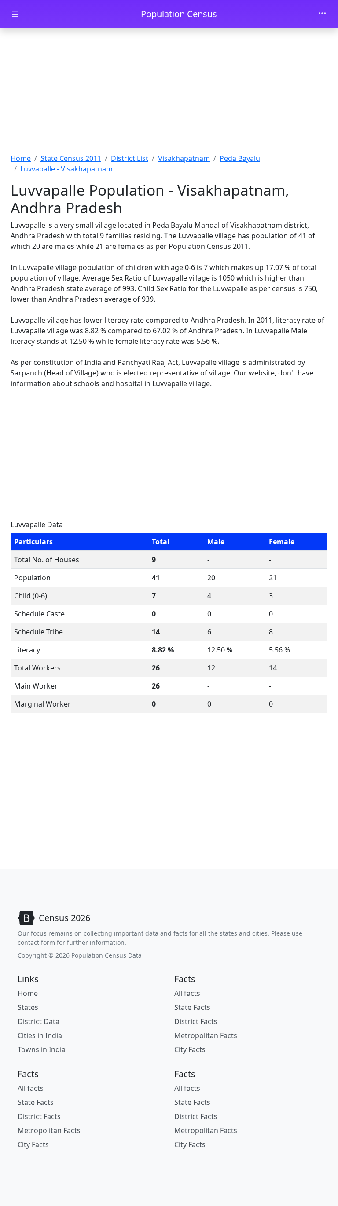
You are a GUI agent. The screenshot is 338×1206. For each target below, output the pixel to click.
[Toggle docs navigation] (15, 14)
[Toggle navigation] (322, 14)
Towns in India (42, 1049)
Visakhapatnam (184, 158)
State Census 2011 (70, 158)
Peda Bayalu (240, 158)
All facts (187, 993)
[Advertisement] (169, 94)
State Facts (192, 1007)
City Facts (190, 1049)
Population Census (179, 14)
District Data (38, 1021)
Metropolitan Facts (205, 1035)
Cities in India (40, 1035)
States (28, 1007)
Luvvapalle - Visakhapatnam (66, 169)
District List (129, 158)
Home (21, 158)
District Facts (195, 1021)
